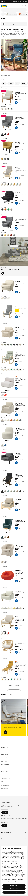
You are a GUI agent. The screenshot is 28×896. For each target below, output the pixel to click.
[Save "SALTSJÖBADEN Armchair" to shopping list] (19, 600)
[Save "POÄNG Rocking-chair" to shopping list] (19, 364)
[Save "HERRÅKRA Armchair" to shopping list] (19, 152)
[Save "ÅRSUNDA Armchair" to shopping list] (19, 316)
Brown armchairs (5, 754)
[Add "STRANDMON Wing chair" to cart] (16, 228)
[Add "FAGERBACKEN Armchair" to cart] (16, 528)
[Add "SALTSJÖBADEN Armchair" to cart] (16, 600)
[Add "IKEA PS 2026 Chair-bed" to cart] (16, 388)
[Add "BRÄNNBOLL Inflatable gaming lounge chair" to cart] (16, 581)
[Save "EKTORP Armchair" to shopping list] (19, 338)
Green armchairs (5, 757)
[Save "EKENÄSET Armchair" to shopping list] (19, 102)
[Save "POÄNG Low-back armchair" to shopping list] (19, 628)
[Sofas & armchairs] (3, 14)
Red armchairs (4, 771)
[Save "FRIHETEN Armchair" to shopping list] (19, 462)
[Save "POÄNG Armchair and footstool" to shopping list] (19, 674)
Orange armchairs (5, 764)
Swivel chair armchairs (6, 775)
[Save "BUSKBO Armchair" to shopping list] (19, 652)
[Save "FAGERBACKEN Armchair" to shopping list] (19, 528)
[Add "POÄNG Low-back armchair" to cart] (16, 628)
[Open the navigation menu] (25, 5)
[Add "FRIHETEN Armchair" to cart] (16, 462)
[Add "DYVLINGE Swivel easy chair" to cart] (16, 203)
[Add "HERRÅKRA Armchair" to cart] (16, 152)
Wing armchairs (4, 788)
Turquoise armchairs (5, 778)
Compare (5, 88)
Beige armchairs (4, 744)
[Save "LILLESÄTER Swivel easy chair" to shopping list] (19, 438)
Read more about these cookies (10, 881)
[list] (14, 14)
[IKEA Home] (4, 6)
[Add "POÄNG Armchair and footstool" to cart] (16, 674)
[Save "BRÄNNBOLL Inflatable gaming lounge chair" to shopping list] (19, 581)
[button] (14, 55)
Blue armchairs (4, 751)
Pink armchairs (4, 768)
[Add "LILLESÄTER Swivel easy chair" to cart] (16, 438)
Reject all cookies (14, 888)
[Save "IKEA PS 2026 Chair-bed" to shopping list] (19, 388)
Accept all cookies (14, 885)
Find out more (4, 809)
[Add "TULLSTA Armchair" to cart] (16, 554)
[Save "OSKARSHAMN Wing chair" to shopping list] (19, 127)
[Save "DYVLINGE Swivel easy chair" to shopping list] (19, 203)
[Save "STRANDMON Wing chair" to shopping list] (19, 228)
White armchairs (5, 785)
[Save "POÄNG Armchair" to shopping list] (19, 178)
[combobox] (13, 10)
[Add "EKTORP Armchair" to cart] (16, 338)
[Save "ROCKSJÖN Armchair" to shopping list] (19, 292)
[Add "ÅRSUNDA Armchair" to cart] (16, 316)
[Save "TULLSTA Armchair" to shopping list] (19, 554)
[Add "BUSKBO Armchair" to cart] (16, 652)
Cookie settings (14, 892)
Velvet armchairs (5, 781)
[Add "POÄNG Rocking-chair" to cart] (16, 364)
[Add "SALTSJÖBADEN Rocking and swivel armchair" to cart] (16, 414)
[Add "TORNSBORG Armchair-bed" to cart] (16, 510)
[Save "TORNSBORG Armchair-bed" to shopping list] (19, 510)
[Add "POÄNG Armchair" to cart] (16, 178)
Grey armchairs (4, 761)
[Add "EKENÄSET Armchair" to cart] (16, 102)
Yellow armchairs (5, 792)
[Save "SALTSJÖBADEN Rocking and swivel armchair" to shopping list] (19, 414)
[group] (19, 51)
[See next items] (26, 14)
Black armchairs (4, 747)
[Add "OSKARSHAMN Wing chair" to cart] (16, 127)
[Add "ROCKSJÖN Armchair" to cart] (16, 292)
